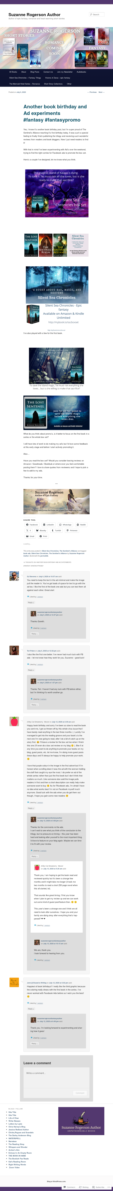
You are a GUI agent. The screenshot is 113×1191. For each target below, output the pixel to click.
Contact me (48, 71)
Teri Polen (31, 651)
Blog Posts (34, 71)
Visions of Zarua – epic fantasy (57, 77)
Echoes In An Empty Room (20, 1152)
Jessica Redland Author (19, 1129)
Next (101, 92)
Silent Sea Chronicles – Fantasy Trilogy (25, 77)
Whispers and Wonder (18, 1147)
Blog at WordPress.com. (56, 1181)
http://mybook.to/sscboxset (56, 330)
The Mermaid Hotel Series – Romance (24, 83)
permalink (44, 556)
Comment (80, 1093)
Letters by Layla (15, 1123)
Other (69, 83)
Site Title (12, 1112)
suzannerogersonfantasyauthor (49, 612)
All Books (13, 71)
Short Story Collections (53, 83)
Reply (31, 602)
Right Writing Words (17, 1164)
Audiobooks (81, 71)
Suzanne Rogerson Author (34, 14)
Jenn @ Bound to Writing (36, 983)
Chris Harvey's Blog (17, 1126)
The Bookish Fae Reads (19, 1158)
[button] (56, 198)
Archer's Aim (14, 1150)
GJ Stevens (31, 576)
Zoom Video (14, 1167)
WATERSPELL (15, 1138)
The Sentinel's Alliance (68, 551)
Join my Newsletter (64, 71)
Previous (92, 92)
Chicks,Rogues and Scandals (21, 1132)
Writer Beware (14, 1121)
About (23, 71)
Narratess (13, 1141)
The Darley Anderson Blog (20, 1135)
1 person (39, 596)
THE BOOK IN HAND (17, 1155)
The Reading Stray (16, 1144)
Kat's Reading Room (17, 1161)
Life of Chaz (14, 1118)
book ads (27, 553)
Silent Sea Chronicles (50, 551)
